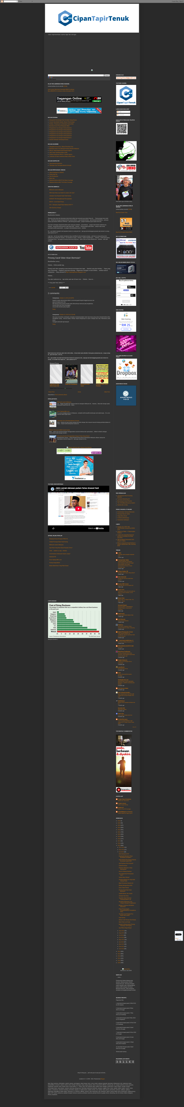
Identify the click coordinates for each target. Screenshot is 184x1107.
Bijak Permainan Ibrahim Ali (126, 883)
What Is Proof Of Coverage (124, 809)
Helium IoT (121, 807)
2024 (119, 825)
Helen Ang (121, 713)
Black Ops (52, 178)
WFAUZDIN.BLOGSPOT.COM (125, 646)
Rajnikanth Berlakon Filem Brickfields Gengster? (126, 856)
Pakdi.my (120, 625)
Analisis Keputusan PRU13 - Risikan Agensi (60, 154)
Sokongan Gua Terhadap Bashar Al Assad (60, 165)
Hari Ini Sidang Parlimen (125, 871)
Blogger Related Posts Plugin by (57, 388)
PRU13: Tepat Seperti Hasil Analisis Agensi (60, 150)
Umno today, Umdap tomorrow (125, 715)
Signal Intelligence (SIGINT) (56, 172)
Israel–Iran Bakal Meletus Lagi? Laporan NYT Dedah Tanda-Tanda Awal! (126, 722)
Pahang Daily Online (123, 560)
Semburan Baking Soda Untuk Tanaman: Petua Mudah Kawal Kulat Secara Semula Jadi (126, 655)
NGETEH (120, 647)
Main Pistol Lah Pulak (124, 922)
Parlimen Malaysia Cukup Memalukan (125, 868)
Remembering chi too (123, 668)
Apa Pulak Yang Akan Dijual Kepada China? (60, 547)
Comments (121, 114)
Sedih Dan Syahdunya (71, 384)
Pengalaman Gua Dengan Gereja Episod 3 (60, 131)
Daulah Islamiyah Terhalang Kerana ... (59, 139)
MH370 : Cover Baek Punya (56, 201)
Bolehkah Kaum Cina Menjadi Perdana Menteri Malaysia (64, 148)
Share (176, 938)
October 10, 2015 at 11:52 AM (67, 314)
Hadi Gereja (122, 917)
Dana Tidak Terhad (124, 887)
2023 (119, 827)
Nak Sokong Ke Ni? (124, 854)
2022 (119, 829)
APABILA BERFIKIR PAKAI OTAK (125, 615)
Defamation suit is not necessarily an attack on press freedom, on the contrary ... (126, 593)
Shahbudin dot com (123, 680)
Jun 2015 (121, 937)
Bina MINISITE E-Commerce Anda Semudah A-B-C (61, 91)
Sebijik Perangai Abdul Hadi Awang (58, 541)
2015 (119, 845)
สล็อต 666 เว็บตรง (122, 709)
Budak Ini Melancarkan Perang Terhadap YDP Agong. (127, 925)
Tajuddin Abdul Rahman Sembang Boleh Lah (125, 898)
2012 (119, 956)
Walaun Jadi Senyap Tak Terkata (127, 919)
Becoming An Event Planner (124, 501)
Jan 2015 (121, 948)
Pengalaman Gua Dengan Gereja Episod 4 (60, 133)
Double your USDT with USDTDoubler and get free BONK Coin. (126, 528)
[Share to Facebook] (66, 288)
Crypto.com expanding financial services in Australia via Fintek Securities (125, 536)
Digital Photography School (125, 632)
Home (79, 392)
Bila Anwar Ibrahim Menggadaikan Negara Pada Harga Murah (73, 436)
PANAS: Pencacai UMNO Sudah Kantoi (59, 430)
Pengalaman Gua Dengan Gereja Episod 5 (60, 135)
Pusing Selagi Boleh (54, 562)
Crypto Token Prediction (124, 799)
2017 (119, 841)
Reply (54, 309)
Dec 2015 (121, 847)
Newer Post (51, 392)
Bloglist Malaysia (122, 660)
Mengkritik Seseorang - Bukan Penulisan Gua (61, 146)
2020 (119, 834)
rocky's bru (121, 589)
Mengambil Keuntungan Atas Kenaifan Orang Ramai (63, 120)
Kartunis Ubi (121, 708)
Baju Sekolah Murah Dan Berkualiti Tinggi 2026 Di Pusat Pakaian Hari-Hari (126, 695)
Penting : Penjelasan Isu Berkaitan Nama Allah (61, 124)
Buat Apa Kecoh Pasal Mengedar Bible (59, 126)
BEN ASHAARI (122, 577)
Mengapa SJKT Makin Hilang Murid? (126, 572)
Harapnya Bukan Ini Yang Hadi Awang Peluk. (127, 880)
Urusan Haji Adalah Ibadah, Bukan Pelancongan (62, 122)
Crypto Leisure (122, 803)
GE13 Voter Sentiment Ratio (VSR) (58, 152)
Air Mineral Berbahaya (123, 517)
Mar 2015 (121, 944)
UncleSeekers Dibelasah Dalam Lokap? (59, 553)
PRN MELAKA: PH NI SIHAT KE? (125, 585)
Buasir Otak (121, 598)
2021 (119, 832)
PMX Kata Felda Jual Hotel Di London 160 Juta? (62, 193)
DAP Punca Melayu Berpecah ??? (126, 641)
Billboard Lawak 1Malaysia (56, 189)
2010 (119, 960)
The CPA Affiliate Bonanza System (126, 503)
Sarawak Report (122, 605)
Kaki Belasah (121, 619)
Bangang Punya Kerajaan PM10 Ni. (58, 538)
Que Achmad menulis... (124, 692)
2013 (119, 953)
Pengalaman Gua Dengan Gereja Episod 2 (60, 129)
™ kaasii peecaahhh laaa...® (125, 640)
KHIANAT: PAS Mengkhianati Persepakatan (60, 198)
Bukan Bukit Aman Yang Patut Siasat (58, 565)
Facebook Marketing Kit (123, 499)
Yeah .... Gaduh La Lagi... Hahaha (58, 550)
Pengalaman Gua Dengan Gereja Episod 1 (60, 128)
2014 (119, 951)
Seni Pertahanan (53, 176)
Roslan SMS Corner (123, 584)
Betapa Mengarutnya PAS (125, 885)
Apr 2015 (121, 942)
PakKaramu (121, 613)
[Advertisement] (83, 60)
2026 (119, 820)
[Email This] (60, 288)
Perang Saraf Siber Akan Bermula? (125, 890)
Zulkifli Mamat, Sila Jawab (125, 893)
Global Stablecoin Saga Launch (125, 813)
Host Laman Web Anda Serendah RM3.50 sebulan (61, 89)
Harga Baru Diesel (122, 516)
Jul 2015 (121, 935)
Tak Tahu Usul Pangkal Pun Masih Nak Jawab (126, 914)
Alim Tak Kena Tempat (55, 207)
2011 (119, 958)
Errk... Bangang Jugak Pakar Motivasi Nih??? (61, 204)
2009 (119, 962)
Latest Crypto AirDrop (123, 804)
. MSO (119, 553)
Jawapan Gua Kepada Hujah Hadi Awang (60, 195)
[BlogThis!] (62, 288)
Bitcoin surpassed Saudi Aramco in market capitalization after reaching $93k (126, 544)
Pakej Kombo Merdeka (123, 620)
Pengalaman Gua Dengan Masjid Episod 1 (60, 137)
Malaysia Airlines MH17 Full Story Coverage (60, 182)
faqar (119, 672)
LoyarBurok (121, 667)
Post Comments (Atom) (61, 394)
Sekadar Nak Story (124, 895)
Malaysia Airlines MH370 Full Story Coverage (61, 180)
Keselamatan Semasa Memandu (125, 512)
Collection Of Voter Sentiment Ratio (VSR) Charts (62, 156)
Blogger (103, 1079)
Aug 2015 (121, 933)
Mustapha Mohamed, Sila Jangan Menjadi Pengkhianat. (127, 902)
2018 (119, 838)
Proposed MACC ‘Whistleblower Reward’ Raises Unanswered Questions (125, 608)
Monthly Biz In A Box (122, 505)
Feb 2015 (121, 946)
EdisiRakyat (121, 701)
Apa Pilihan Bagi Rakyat (125, 928)
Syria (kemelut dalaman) (55, 163)
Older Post (107, 392)
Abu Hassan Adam (123, 688)
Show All (134, 727)
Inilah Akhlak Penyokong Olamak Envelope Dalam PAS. (127, 860)
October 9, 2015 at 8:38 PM (67, 298)
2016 (119, 843)
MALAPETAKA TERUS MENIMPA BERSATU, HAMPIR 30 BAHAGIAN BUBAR (126, 683)
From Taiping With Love (63, 411)
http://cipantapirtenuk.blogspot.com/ (76, 272)
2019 (119, 836)
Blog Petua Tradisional (124, 651)
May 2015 (121, 939)
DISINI (65, 86)
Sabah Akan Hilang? (124, 877)
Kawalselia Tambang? (123, 519)
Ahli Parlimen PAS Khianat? (126, 863)
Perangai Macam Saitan (123, 514)
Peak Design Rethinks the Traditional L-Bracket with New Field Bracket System (126, 635)
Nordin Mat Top (53, 174)
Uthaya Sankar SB (123, 571)
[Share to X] (64, 288)
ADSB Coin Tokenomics (123, 800)
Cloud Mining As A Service (125, 811)
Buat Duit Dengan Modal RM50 (124, 232)
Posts (119, 112)
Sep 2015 (121, 930)
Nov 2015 (121, 849)
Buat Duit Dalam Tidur (121, 212)
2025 (119, 823)
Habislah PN (52, 556)
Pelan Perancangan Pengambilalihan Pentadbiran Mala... (127, 910)
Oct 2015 (121, 852)
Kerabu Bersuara (122, 719)
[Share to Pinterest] (68, 288)
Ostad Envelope (123, 865)
